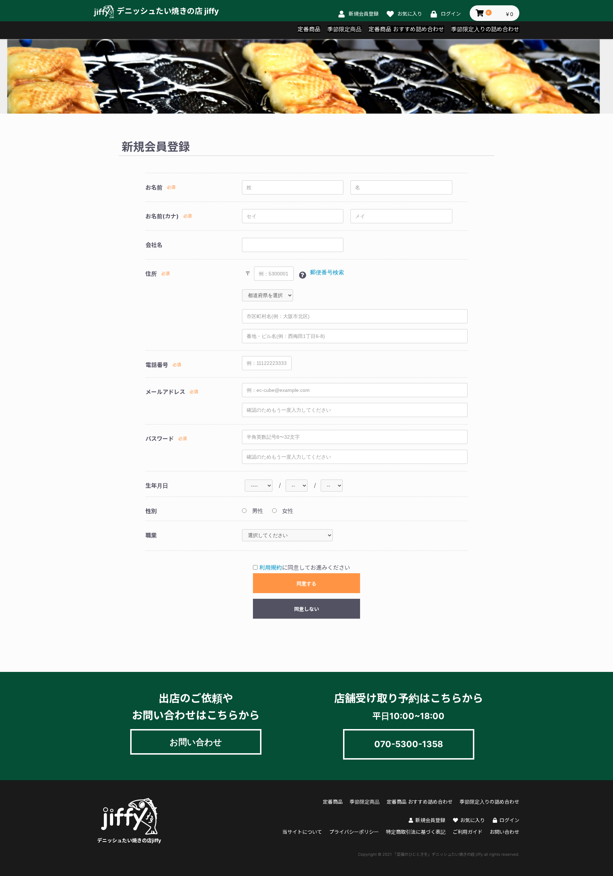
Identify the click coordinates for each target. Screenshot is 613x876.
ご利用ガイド (467, 832)
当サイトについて (302, 832)
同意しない (306, 609)
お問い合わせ (196, 742)
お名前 (153, 187)
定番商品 (309, 29)
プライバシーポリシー (354, 832)
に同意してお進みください (304, 567)
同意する (306, 583)
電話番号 (156, 364)
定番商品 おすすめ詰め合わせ (406, 29)
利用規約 (270, 567)
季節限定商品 (344, 29)
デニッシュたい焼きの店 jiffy (168, 11)
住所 (151, 273)
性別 (151, 511)
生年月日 (156, 485)
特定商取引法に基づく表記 (416, 832)
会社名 (153, 244)
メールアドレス (165, 391)
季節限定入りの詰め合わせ (485, 29)
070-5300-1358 (408, 744)
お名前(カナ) (162, 216)
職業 (151, 535)
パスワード (159, 438)
